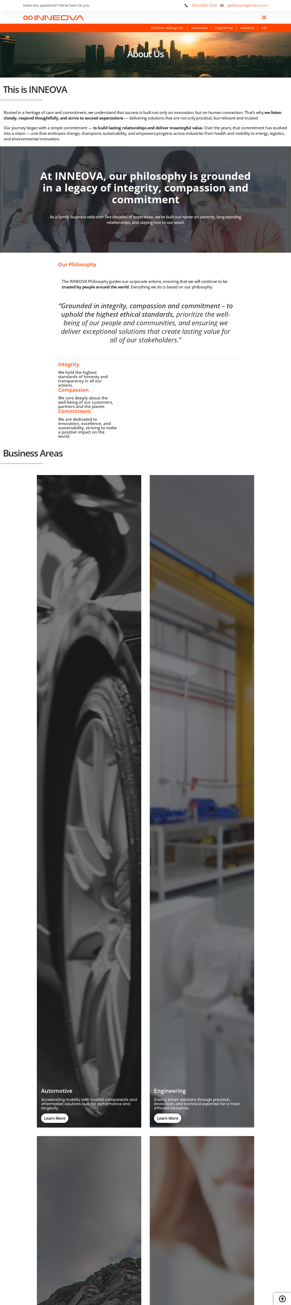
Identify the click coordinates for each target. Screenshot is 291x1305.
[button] (264, 17)
